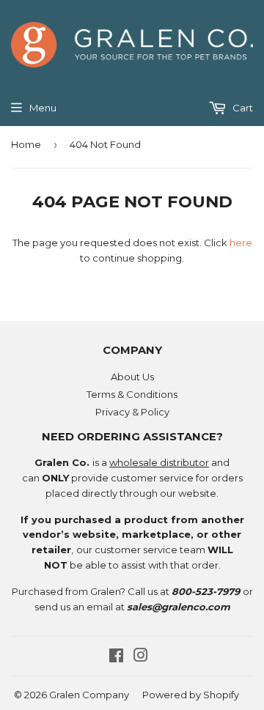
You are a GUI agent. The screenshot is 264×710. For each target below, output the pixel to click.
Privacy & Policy (132, 412)
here (241, 242)
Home (26, 144)
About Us (132, 376)
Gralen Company (89, 694)
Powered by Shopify (190, 694)
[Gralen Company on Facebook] (116, 657)
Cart (241, 108)
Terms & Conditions (132, 394)
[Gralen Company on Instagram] (140, 657)
